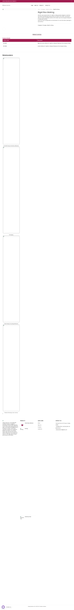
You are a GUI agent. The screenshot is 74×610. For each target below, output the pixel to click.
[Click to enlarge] (4, 28)
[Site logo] (6, 5)
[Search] (71, 5)
